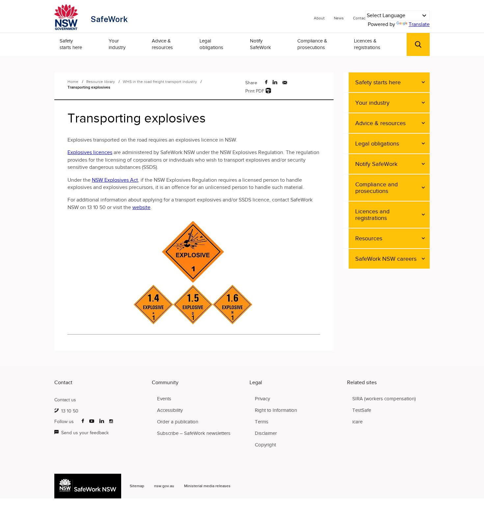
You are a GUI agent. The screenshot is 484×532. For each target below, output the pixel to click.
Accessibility (170, 410)
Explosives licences (89, 152)
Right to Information (276, 410)
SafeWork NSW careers (386, 258)
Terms (261, 421)
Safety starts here (71, 44)
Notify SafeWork (260, 44)
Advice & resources (162, 44)
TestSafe (361, 410)
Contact (360, 18)
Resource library (101, 81)
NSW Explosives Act (115, 180)
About (319, 18)
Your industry (117, 44)
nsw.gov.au (164, 486)
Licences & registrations (367, 44)
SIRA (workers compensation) (384, 398)
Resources (368, 238)
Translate (419, 24)
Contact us (65, 399)
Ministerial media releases (207, 486)
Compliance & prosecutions (312, 44)
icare (357, 421)
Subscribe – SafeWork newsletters (193, 433)
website (141, 207)
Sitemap (137, 486)
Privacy (262, 398)
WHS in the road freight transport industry (160, 81)
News (339, 18)
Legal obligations (211, 44)
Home (72, 81)
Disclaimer (266, 433)
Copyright (265, 444)
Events (164, 398)
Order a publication (177, 421)
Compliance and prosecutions (376, 187)
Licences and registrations (372, 214)
